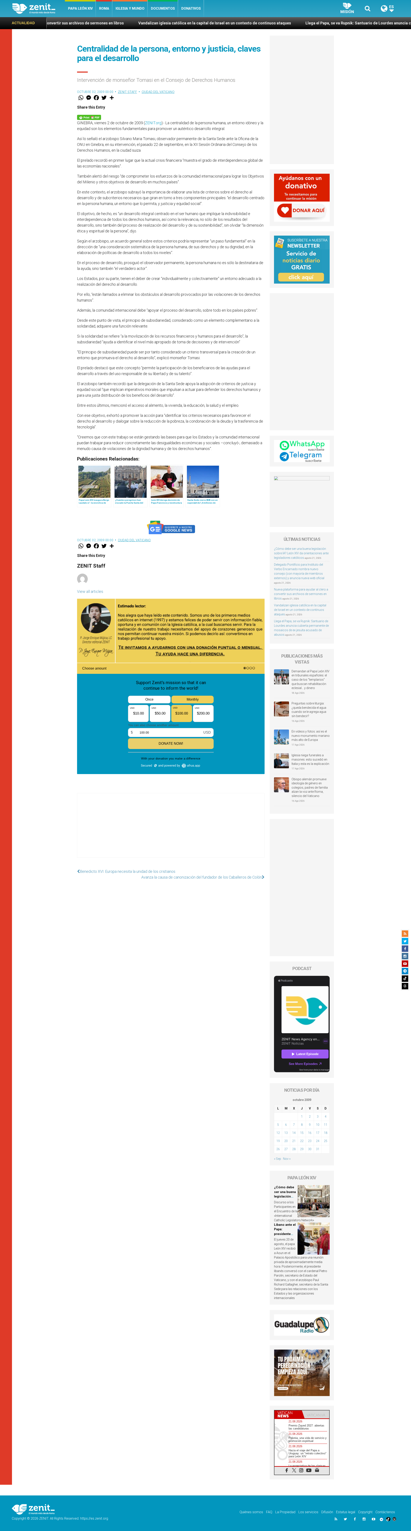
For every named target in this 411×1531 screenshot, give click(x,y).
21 (294, 1141)
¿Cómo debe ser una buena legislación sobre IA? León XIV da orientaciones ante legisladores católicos (301, 553)
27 (286, 1149)
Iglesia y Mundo (130, 8)
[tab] (288, 1414)
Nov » (286, 1158)
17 (317, 1133)
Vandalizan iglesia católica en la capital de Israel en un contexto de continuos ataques (116, 23)
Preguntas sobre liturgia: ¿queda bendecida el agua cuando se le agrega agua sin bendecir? (309, 710)
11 (325, 1124)
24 (317, 1141)
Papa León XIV (80, 8)
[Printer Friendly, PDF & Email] (89, 117)
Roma (104, 8)
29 (302, 1149)
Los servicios (308, 1512)
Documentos (163, 8)
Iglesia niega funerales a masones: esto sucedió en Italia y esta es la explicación (310, 759)
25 (325, 1141)
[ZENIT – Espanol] (38, 8)
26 (278, 1149)
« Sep (277, 1158)
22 (302, 1141)
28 (294, 1149)
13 (286, 1133)
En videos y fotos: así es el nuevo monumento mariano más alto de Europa (311, 736)
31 (317, 1149)
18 (325, 1133)
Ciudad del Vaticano (158, 92)
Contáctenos (385, 1512)
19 (278, 1141)
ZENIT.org (153, 123)
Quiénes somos (251, 1512)
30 (309, 1149)
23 (309, 1141)
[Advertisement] (170, 830)
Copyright (365, 1512)
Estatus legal (345, 1512)
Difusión (327, 1512)
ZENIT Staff (127, 92)
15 (302, 1133)
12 (278, 1133)
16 (309, 1133)
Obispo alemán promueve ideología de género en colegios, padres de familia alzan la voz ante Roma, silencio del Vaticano (310, 787)
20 (286, 1141)
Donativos (191, 8)
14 (294, 1133)
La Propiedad (285, 1512)
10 (317, 1124)
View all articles (90, 591)
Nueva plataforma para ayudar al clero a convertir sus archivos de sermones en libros (301, 594)
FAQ (269, 1512)
